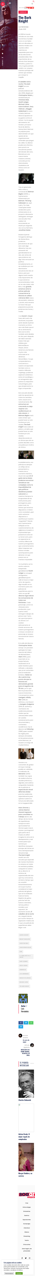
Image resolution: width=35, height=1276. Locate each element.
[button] (34, 2)
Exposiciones (27, 1220)
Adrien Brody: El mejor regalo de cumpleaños (24, 1136)
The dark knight (24, 986)
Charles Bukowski (24, 1100)
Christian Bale (24, 943)
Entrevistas (26, 1211)
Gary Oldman (23, 961)
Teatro (27, 1240)
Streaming (27, 1236)
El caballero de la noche (25, 956)
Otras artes (26, 1244)
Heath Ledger (23, 965)
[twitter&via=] (2, 53)
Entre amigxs (27, 1207)
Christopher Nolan (25, 947)
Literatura (27, 1228)
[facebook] (2, 57)
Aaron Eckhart (24, 935)
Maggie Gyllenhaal (25, 978)
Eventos (26, 1215)
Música (27, 1232)
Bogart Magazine (25, 939)
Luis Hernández (23, 27)
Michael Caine (24, 982)
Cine (21, 951)
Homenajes (23, 12)
